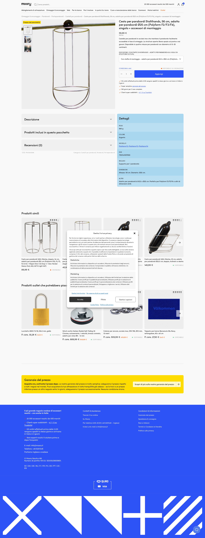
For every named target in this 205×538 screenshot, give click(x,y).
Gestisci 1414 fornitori (78, 293)
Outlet (163, 10)
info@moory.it (37, 445)
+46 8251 (36, 448)
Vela (68, 10)
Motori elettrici (153, 10)
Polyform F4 (143, 146)
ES (51, 466)
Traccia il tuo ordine (90, 415)
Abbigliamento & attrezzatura (32, 10)
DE (33, 466)
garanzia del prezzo (139, 86)
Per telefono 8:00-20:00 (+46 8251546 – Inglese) (101, 423)
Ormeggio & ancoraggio (55, 10)
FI (40, 466)
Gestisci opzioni (125, 299)
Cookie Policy (94, 305)
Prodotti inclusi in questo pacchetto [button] (46, 132)
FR (43, 466)
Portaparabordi (57, 16)
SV (25, 466)
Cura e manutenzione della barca (123, 10)
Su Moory (86, 419)
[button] (134, 233)
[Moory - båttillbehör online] (26, 4)
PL (47, 466)
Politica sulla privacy (106, 305)
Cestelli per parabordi (73, 16)
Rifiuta (103, 299)
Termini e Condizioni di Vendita (150, 427)
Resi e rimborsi (143, 423)
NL (37, 466)
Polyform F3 (133, 146)
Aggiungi (159, 74)
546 (41, 448)
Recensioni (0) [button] (33, 145)
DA (29, 466)
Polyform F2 (123, 146)
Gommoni (142, 10)
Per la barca (77, 10)
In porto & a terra (102, 10)
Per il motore (88, 10)
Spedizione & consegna (147, 419)
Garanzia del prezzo (146, 415)
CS (58, 466)
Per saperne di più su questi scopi (97, 293)
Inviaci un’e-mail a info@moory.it (95, 427)
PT (54, 466)
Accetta (80, 299)
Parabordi (46, 16)
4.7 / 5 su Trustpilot (145, 92)
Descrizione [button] (31, 119)
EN (25, 468)
